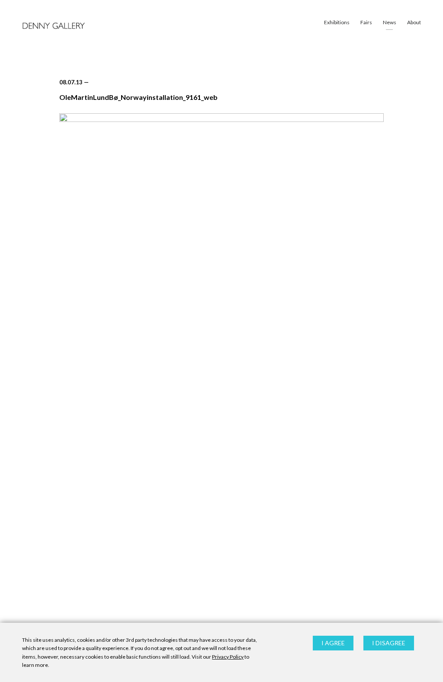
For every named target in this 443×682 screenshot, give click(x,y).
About (414, 22)
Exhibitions (337, 22)
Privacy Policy (228, 656)
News (389, 22)
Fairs (366, 22)
